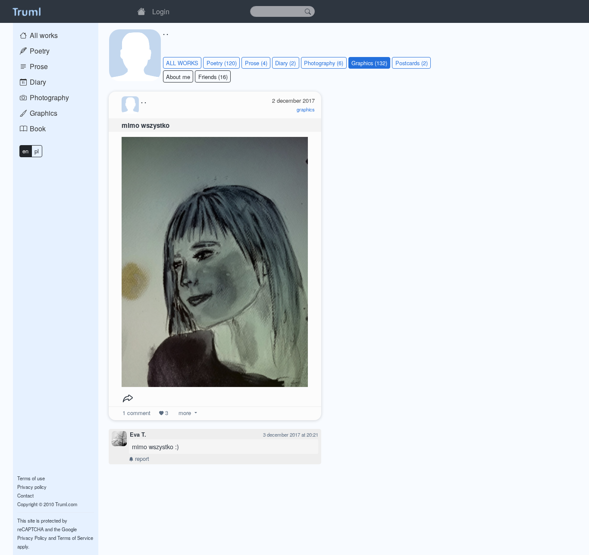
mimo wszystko (145, 125)
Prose (38, 66)
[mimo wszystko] (215, 259)
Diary (37, 82)
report (141, 458)
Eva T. (138, 434)
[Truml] (26, 11)
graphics (306, 109)
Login (160, 11)
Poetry (39, 51)
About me (178, 77)
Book (37, 128)
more (185, 413)
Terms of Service (75, 537)
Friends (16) (213, 77)
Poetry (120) (222, 63)
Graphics (42, 113)
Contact (25, 495)
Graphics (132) (369, 63)
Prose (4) (256, 63)
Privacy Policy (32, 537)
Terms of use (31, 478)
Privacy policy (32, 486)
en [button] (25, 151)
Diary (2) (285, 63)
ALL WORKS (182, 63)
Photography (48, 97)
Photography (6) (323, 63)
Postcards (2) (411, 63)
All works (43, 35)
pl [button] (36, 151)
